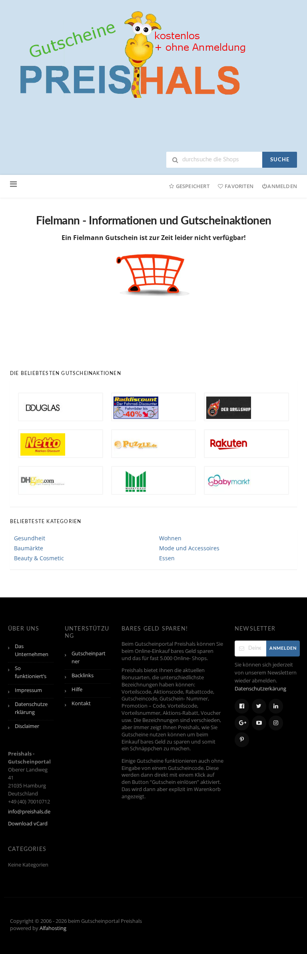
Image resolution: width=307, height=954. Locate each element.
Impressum (28, 690)
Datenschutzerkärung (260, 688)
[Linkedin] (276, 706)
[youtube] (259, 723)
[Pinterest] (242, 739)
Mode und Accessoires (189, 548)
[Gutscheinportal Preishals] (130, 53)
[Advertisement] (155, 327)
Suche (279, 160)
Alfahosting (53, 928)
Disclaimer (27, 726)
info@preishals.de (29, 811)
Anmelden (282, 186)
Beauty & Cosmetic (39, 558)
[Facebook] (242, 706)
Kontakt (81, 703)
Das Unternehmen (31, 650)
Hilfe (77, 689)
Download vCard (28, 823)
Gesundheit (29, 538)
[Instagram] (276, 723)
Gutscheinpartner (89, 657)
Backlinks (83, 675)
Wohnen (170, 538)
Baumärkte (28, 548)
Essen (167, 558)
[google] (242, 723)
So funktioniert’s (30, 672)
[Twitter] (259, 706)
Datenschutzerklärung (31, 708)
